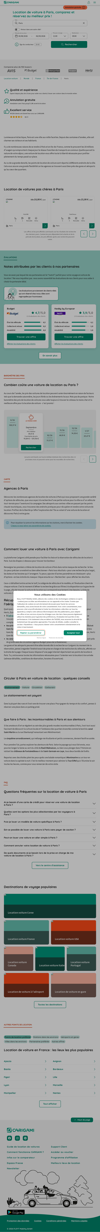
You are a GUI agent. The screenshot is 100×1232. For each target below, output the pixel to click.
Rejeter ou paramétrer (30, 633)
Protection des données (56, 638)
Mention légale (41, 638)
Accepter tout (73, 633)
